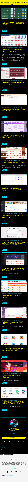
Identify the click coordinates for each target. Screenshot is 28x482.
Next (14, 415)
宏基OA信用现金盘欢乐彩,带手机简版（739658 (13, 110)
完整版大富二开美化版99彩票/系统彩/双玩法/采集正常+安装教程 (13, 403)
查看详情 (4, 30)
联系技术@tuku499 (14, 437)
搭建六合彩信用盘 (16, 2)
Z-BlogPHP (21, 465)
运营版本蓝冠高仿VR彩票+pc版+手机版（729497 (13, 136)
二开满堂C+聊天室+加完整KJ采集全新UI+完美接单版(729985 (13, 349)
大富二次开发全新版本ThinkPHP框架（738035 (13, 269)
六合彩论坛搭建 (9, 475)
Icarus (16, 467)
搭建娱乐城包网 (7, 2)
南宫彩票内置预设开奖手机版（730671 (11, 189)
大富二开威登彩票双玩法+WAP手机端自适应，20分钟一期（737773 (13, 243)
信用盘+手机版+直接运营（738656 (13, 162)
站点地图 (14, 468)
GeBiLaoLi (12, 467)
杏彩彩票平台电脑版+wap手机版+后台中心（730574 (13, 323)
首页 (2, 2)
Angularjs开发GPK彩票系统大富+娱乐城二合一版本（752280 (13, 50)
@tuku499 (14, 465)
